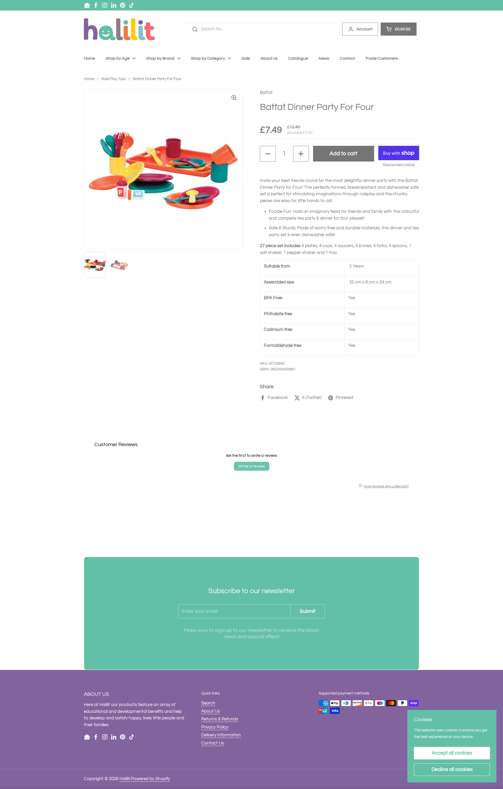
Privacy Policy (214, 727)
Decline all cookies (452, 769)
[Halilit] (119, 29)
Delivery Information (221, 735)
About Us (210, 711)
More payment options (399, 164)
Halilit (124, 778)
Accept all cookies (452, 752)
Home (89, 79)
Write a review (251, 466)
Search (208, 703)
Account (365, 29)
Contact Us (212, 743)
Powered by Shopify (150, 778)
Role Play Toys (113, 79)
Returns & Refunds (219, 719)
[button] (268, 154)
